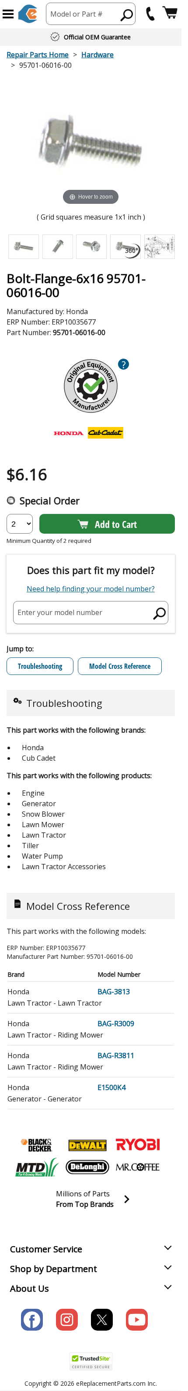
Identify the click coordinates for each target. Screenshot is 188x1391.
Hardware (97, 54)
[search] (127, 14)
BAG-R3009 (115, 1023)
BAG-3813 (113, 991)
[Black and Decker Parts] (37, 1145)
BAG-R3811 (115, 1055)
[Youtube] (137, 1320)
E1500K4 (111, 1087)
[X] (102, 1320)
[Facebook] (32, 1320)
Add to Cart (116, 524)
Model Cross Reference (119, 666)
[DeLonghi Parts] (87, 1167)
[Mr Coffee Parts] (138, 1167)
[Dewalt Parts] (87, 1145)
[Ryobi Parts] (138, 1145)
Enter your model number (59, 612)
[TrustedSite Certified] (91, 1361)
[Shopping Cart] (170, 14)
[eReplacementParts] (27, 13)
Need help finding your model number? (91, 589)
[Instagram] (67, 1320)
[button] (8, 14)
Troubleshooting (40, 666)
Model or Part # (76, 14)
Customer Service (46, 1249)
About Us (29, 1288)
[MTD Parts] (37, 1167)
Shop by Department (53, 1269)
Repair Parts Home (38, 54)
